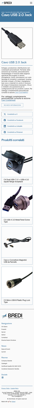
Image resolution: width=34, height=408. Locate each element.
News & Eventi (5, 349)
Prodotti (3, 329)
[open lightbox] (17, 43)
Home (2, 12)
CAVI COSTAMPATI (21, 92)
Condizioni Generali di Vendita (10, 369)
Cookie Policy (14, 388)
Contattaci (4, 337)
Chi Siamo (4, 326)
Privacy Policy (5, 388)
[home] (6, 3)
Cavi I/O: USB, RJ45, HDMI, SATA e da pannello (17, 12)
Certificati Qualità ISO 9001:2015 (11, 366)
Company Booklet (6, 360)
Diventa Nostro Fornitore (8, 340)
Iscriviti (3, 352)
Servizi (3, 332)
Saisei (13, 401)
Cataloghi (4, 363)
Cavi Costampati (8, 100)
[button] (31, 3)
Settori (3, 334)
